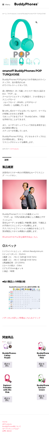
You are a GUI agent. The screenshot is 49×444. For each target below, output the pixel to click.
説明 (6, 160)
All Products (12, 13)
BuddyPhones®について (11, 426)
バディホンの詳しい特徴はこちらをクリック (21, 318)
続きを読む (7, 365)
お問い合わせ (7, 431)
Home (4, 422)
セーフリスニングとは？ (10, 429)
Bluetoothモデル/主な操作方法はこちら (20, 237)
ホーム (4, 13)
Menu (7, 4)
